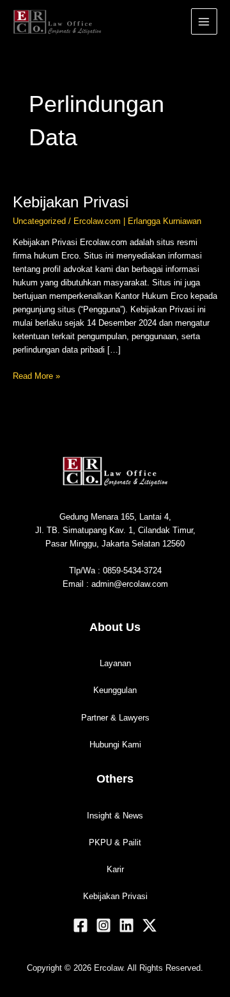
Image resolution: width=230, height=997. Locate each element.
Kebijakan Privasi (70, 202)
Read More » (36, 375)
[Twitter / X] (149, 925)
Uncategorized (39, 221)
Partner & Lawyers (115, 717)
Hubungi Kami (115, 744)
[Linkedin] (126, 925)
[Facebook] (80, 925)
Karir (115, 869)
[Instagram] (103, 925)
